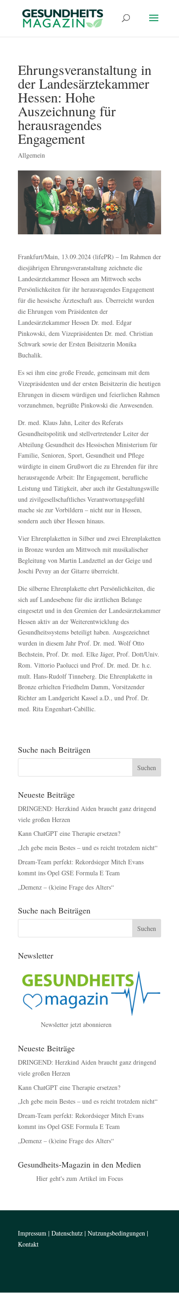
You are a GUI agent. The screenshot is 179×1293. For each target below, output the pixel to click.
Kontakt (28, 1244)
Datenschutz (67, 1233)
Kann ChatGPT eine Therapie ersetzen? (69, 833)
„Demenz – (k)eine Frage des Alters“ (66, 887)
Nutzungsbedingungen (116, 1233)
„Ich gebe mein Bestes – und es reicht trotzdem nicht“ (87, 847)
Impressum (32, 1233)
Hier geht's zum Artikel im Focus (79, 1178)
